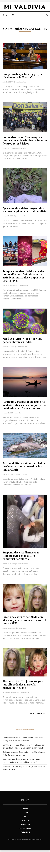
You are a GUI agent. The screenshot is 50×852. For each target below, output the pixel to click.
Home (25, 808)
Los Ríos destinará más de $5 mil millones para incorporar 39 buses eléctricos (23, 739)
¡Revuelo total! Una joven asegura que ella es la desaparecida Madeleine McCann (23, 684)
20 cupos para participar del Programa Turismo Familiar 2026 (24, 768)
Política (25, 820)
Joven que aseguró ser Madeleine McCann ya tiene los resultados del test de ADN (24, 620)
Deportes (25, 824)
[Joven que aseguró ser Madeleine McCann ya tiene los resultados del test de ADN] (25, 598)
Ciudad (25, 812)
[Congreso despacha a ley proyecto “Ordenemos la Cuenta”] (25, 56)
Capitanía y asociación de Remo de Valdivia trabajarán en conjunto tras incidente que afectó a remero (25, 405)
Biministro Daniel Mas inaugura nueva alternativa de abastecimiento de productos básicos (25, 140)
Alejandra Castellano (19, 82)
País (25, 816)
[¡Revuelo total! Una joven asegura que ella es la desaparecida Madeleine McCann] (25, 662)
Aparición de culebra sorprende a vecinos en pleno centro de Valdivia (24, 209)
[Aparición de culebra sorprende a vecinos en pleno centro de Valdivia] (25, 185)
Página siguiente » (37, 714)
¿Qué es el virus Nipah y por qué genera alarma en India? (22, 340)
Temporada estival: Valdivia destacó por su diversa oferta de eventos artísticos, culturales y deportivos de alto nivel (24, 275)
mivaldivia (17, 413)
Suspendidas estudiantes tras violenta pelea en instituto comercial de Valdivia (21, 555)
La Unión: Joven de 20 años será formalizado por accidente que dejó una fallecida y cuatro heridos (24, 746)
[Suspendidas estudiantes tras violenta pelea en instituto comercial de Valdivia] (25, 521)
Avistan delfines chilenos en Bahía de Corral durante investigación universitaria (24, 466)
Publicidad (25, 832)
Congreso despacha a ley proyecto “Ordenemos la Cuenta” (24, 75)
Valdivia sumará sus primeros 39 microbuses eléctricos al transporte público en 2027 (22, 760)
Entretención (25, 828)
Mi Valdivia (25, 6)
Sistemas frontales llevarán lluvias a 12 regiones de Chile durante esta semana (24, 753)
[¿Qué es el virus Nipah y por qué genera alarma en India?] (25, 321)
